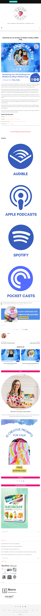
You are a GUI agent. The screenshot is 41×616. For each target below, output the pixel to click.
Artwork (4, 610)
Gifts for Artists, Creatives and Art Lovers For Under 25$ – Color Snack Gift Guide (16, 554)
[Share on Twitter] (24, 329)
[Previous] (18, 2)
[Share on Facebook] (23, 329)
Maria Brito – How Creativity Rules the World (18, 121)
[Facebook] (15, 606)
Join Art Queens (11, 123)
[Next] (19, 2)
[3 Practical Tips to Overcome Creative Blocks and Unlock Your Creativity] (30, 355)
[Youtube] (25, 606)
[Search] (39, 27)
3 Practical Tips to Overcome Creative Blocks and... (30, 363)
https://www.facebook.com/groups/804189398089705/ (13, 304)
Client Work (15, 610)
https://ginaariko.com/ (9, 116)
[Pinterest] (20, 606)
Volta (9, 333)
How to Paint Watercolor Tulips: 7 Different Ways (10, 549)
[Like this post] (22, 329)
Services (9, 610)
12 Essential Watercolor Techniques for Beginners (10, 543)
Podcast (3, 325)
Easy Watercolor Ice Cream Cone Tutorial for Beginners (11, 546)
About (20, 610)
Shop (37, 610)
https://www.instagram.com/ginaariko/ (12, 119)
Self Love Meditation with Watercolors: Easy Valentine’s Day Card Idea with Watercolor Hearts (18, 551)
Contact (32, 610)
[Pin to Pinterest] (25, 329)
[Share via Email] (26, 329)
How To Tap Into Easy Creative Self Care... (10, 363)
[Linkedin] (22, 606)
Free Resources (26, 610)
